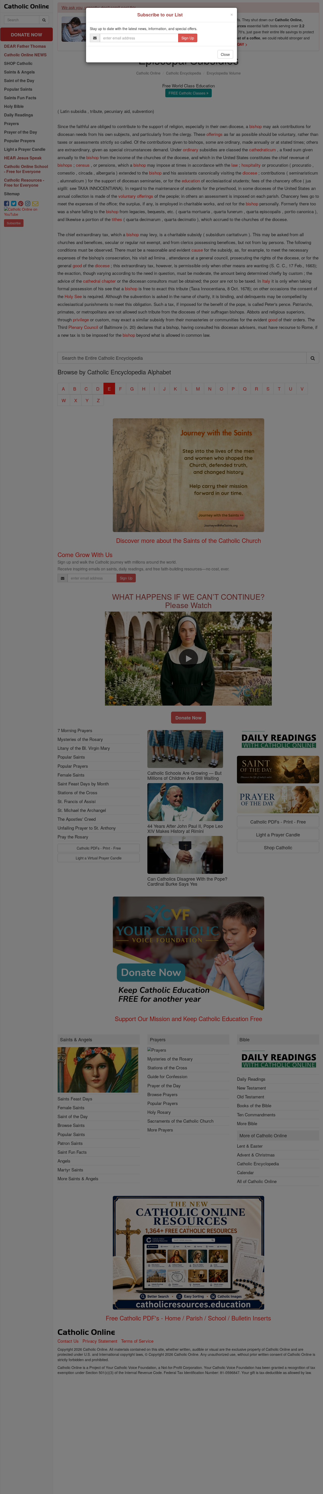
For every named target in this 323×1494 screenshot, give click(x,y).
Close (225, 54)
